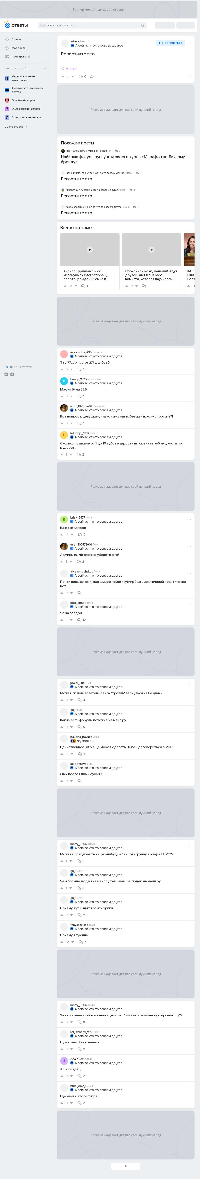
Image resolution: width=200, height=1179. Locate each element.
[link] (90, 262)
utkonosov (72, 189)
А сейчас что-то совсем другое (99, 45)
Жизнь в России (97, 150)
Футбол (83, 741)
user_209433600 (75, 150)
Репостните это (76, 179)
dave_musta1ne (75, 172)
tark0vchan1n (74, 206)
